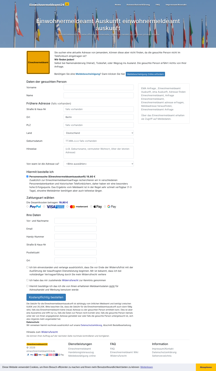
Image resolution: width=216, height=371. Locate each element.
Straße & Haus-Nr (36, 109)
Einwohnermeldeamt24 (48, 5)
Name (29, 95)
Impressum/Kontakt (176, 5)
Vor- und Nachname (37, 220)
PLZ (28, 125)
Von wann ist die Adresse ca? (42, 163)
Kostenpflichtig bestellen (46, 297)
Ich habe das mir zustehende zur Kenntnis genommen (67, 280)
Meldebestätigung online (82, 355)
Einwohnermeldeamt (79, 348)
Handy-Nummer (35, 236)
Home (118, 5)
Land (29, 132)
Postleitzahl (32, 252)
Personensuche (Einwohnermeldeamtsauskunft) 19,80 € (62, 176)
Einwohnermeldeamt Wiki (124, 352)
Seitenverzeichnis (161, 355)
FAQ (158, 5)
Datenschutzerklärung (138, 5)
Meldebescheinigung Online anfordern (145, 74)
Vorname (31, 87)
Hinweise (31, 148)
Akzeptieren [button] (206, 367)
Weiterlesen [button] (146, 367)
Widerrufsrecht (70, 280)
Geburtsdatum (34, 140)
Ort (28, 117)
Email (29, 228)
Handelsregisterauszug (81, 352)
